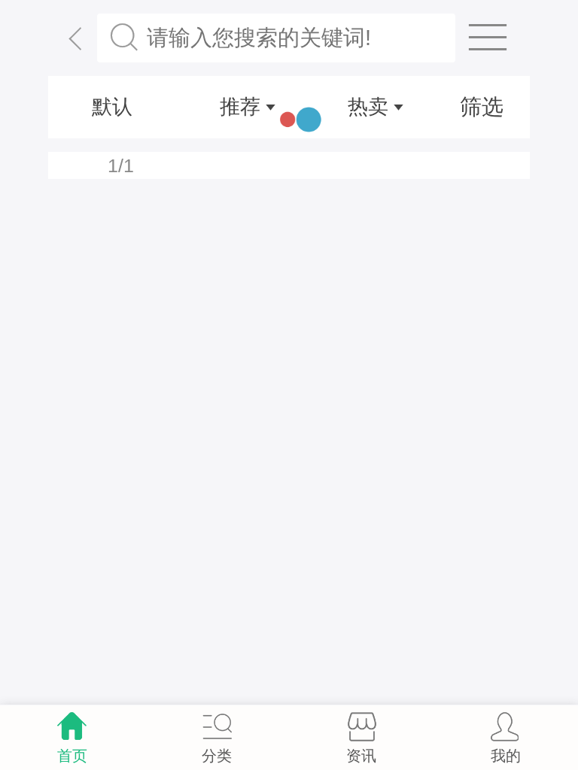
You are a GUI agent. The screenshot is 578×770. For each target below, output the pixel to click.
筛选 (481, 107)
